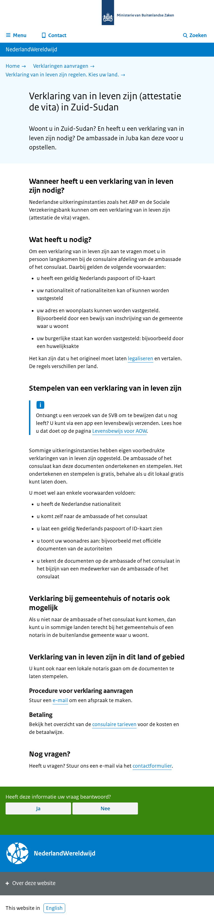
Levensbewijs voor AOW (119, 431)
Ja (38, 808)
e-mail (60, 700)
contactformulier (152, 766)
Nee (105, 808)
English (54, 908)
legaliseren (140, 358)
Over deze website (33, 883)
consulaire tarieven (114, 724)
